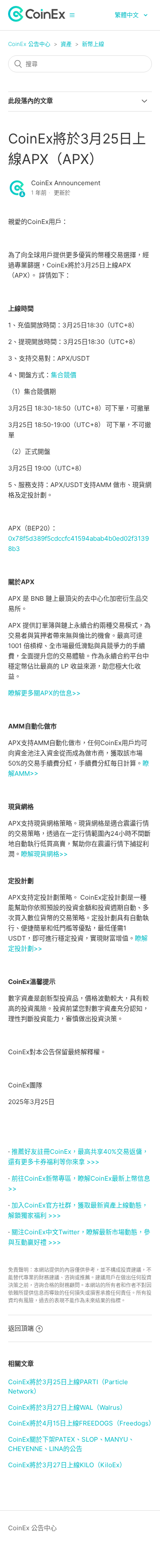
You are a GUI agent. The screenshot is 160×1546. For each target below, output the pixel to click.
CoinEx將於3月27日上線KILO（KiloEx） (67, 1465)
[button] (72, 15)
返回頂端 (21, 1328)
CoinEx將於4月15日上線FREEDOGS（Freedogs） (81, 1423)
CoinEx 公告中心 (29, 43)
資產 (66, 43)
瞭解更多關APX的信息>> (44, 693)
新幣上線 (93, 43)
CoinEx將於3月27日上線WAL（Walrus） (67, 1407)
